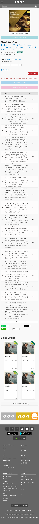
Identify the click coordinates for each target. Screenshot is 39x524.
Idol (4, 455)
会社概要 (5, 479)
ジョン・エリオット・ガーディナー (18, 110)
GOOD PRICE (6, 65)
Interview (23, 450)
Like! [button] (4, 329)
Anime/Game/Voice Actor (9, 458)
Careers (5, 500)
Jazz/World (6, 465)
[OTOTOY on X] (7, 429)
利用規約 (5, 481)
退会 (22, 495)
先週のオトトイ (25, 463)
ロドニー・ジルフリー (9, 45)
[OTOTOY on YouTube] (27, 429)
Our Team (5, 498)
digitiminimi (28, 517)
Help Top (23, 476)
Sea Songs (8, 356)
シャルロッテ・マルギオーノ (17, 207)
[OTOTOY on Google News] (32, 429)
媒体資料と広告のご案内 (9, 495)
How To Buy (6, 70)
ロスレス (15, 65)
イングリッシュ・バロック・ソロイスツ (21, 47)
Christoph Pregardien (16, 194)
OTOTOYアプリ (7, 493)
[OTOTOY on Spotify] (22, 429)
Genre (5, 445)
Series (23, 448)
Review (23, 455)
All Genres (11, 445)
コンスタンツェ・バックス (19, 313)
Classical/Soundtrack (8, 468)
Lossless (20, 52)
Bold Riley (7, 386)
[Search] (36, 6)
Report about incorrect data (19, 322)
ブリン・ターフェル (9, 360)
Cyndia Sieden (23, 45)
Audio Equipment (25, 460)
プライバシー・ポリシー (9, 483)
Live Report (24, 458)
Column (23, 453)
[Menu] (2, 2)
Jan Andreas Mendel (14, 311)
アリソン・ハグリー (22, 142)
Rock (4, 450)
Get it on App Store (12, 433)
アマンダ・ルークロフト (13, 219)
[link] (19, 37)
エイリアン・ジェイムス (18, 169)
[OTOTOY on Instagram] (12, 429)
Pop (4, 453)
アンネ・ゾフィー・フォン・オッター (16, 252)
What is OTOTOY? (7, 476)
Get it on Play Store (26, 433)
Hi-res (4, 448)
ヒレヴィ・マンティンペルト (12, 144)
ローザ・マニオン (18, 242)
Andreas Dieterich (17, 309)
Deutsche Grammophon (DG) (12, 59)
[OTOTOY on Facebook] (17, 429)
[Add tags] (20, 65)
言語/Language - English (20, 505)
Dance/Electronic (7, 463)
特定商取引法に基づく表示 (10, 486)
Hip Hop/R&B (6, 460)
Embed (17, 329)
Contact (23, 490)
